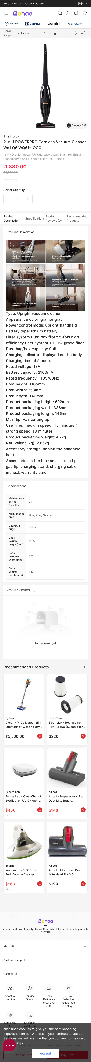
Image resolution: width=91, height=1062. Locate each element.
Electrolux (11, 136)
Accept (45, 1053)
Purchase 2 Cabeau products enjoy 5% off (28, 3)
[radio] (4, 180)
